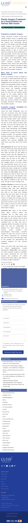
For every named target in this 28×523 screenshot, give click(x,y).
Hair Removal (6, 423)
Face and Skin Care (8, 419)
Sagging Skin (6, 430)
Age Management (7, 397)
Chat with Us (13, 27)
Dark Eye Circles (7, 404)
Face (4, 416)
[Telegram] (12, 264)
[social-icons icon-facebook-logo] (2, 466)
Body (4, 400)
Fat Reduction (6, 421)
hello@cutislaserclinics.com (11, 298)
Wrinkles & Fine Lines (8, 450)
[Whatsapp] (7, 264)
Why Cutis (3, 479)
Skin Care (5, 433)
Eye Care (5, 414)
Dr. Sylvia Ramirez (7, 407)
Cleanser (5, 402)
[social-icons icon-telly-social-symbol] (7, 466)
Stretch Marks (6, 442)
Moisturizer (6, 426)
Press (4, 428)
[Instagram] (9, 264)
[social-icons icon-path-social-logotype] (14, 466)
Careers (3, 484)
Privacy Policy (5, 488)
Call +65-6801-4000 (10, 30)
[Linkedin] (2, 264)
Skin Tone (5, 440)
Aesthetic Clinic (7, 395)
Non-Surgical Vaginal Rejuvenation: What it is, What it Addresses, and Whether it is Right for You (14, 376)
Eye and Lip (6, 411)
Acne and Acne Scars (8, 392)
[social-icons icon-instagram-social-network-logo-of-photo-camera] (12, 466)
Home (2, 11)
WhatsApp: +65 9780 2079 (8, 495)
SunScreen (6, 445)
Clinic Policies (4, 486)
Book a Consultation (20, 3)
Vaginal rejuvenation (8, 447)
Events (4, 409)
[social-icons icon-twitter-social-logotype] (4, 466)
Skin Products (11, 11)
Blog (6, 11)
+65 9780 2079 (8, 296)
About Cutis (4, 474)
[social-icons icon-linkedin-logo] (9, 466)
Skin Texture (6, 438)
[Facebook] (14, 264)
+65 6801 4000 (7, 294)
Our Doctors (4, 476)
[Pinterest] (5, 264)
